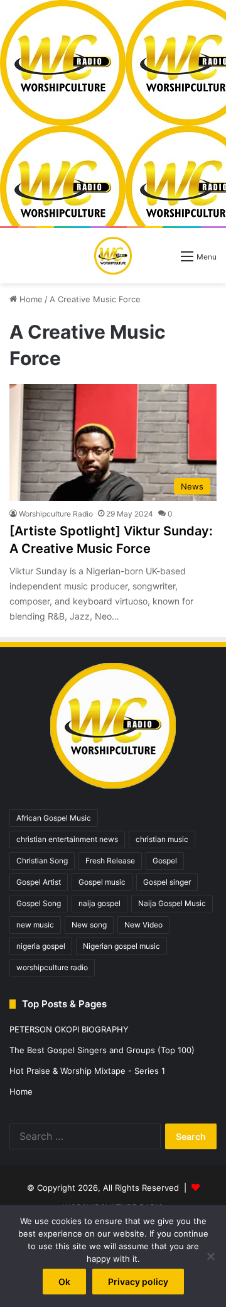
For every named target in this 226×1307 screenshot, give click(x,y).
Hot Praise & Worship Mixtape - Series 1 (87, 1071)
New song (89, 924)
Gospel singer (167, 882)
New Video (143, 924)
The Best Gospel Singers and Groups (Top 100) (102, 1050)
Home (30, 299)
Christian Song (42, 860)
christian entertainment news (67, 839)
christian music (162, 839)
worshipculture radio (52, 967)
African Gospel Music (53, 818)
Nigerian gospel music (121, 946)
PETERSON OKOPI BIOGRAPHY (69, 1029)
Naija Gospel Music (172, 903)
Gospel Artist (38, 882)
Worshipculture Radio (56, 513)
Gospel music (102, 882)
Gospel (165, 860)
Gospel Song (38, 903)
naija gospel (99, 903)
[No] (210, 1256)
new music (35, 924)
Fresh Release (110, 860)
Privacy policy (138, 1281)
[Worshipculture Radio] (113, 256)
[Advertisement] (113, 113)
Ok (64, 1281)
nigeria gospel (40, 946)
